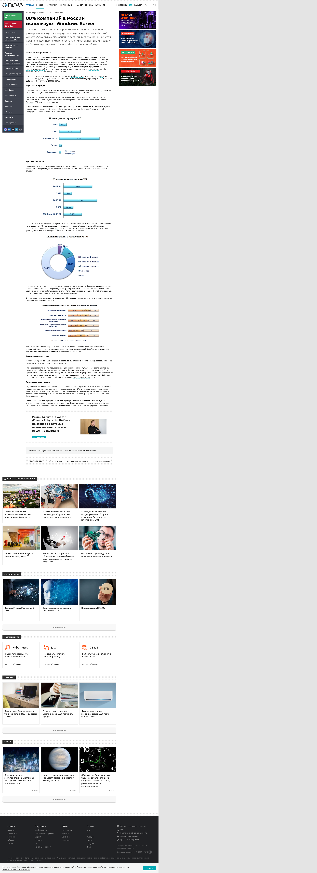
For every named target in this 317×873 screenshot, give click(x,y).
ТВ (104, 5)
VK (88, 833)
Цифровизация (11, 68)
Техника (38, 840)
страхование (93, 69)
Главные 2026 (12, 54)
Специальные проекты (44, 833)
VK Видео (90, 837)
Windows (64, 78)
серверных (86, 375)
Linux (28, 92)
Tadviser (38, 67)
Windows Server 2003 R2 (64, 60)
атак (56, 228)
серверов (30, 78)
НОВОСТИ (40, 5)
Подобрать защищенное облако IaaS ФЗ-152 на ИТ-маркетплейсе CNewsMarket (62, 450)
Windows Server (77, 76)
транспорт (62, 71)
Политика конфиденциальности (133, 833)
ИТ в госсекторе (11, 85)
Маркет (38, 837)
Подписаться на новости (77, 461)
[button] (146, 5)
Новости (10, 830)
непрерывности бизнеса (97, 405)
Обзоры (10, 840)
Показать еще (59, 627)
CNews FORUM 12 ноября (10, 16)
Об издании (67, 830)
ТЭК (35, 71)
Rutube (90, 840)
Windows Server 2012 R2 (91, 90)
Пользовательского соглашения (16, 869)
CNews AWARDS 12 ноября (11, 25)
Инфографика (10, 123)
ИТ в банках (9, 90)
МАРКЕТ (79, 5)
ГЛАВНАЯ (30, 5)
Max (88, 830)
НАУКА (98, 5)
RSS (121, 829)
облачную (87, 97)
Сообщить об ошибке (129, 836)
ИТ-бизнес (9, 112)
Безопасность (10, 79)
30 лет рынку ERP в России (11, 46)
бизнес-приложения (81, 377)
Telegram (90, 843)
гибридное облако (81, 92)
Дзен (89, 847)
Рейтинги (9, 117)
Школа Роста (10, 32)
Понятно (149, 868)
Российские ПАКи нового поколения (12, 62)
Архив (10, 843)
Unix (102, 76)
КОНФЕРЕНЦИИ (65, 5)
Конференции (41, 830)
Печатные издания (43, 847)
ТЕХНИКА (89, 5)
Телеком (8, 101)
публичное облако (55, 99)
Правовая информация (130, 839)
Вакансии (66, 837)
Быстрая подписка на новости (133, 826)
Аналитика (52, 5)
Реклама (65, 833)
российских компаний (35, 69)
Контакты (66, 840)
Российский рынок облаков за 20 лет (12, 39)
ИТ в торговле (10, 95)
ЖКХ (41, 71)
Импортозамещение (13, 74)
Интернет (9, 106)
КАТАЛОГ (138, 5)
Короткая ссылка (102, 461)
